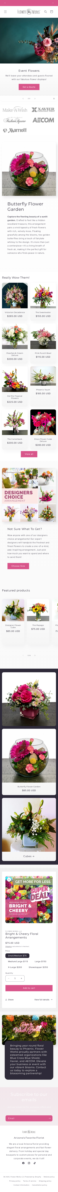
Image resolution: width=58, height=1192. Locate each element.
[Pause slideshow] (55, 99)
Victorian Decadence (15, 312)
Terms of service (29, 1181)
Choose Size (18, 566)
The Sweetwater (43, 312)
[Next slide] (35, 99)
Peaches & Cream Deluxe (14, 354)
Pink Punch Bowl (43, 353)
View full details (41, 999)
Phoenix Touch (43, 390)
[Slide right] (35, 655)
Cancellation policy (39, 1185)
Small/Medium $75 (17, 955)
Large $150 (40, 961)
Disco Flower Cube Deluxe (43, 440)
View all (29, 454)
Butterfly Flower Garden (29, 787)
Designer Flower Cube (13, 626)
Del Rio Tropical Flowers (14, 397)
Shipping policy (45, 1181)
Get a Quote (29, 87)
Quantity (9, 973)
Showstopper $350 (38, 967)
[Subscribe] (49, 1118)
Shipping (8, 946)
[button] (5, 12)
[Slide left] (23, 655)
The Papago (38, 625)
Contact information (21, 1185)
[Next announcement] (53, 3)
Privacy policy (15, 1181)
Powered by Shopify (33, 1177)
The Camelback (14, 439)
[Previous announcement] (5, 3)
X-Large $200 (15, 967)
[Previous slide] (23, 99)
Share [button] (11, 999)
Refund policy (49, 1177)
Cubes (27, 856)
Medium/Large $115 (18, 961)
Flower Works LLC (18, 1177)
